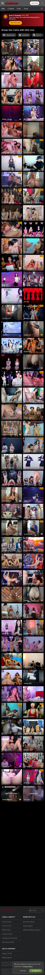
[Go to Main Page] (13, 3)
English (34, 910)
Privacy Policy (7, 922)
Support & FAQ (7, 953)
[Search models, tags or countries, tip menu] (42, 8)
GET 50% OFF (15, 23)
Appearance (10, 35)
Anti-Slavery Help (8, 942)
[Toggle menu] (2, 3)
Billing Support (7, 957)
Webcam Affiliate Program (31, 930)
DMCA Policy (6, 930)
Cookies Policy (7, 934)
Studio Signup (28, 926)
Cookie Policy (27, 966)
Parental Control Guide (9, 938)
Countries (25, 35)
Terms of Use (6, 926)
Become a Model (28, 922)
